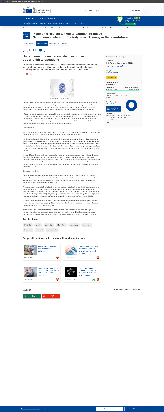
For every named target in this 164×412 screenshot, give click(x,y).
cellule (38, 225)
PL (45, 50)
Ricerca (81, 23)
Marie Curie (61, 225)
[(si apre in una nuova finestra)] (38, 9)
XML (33, 296)
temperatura (74, 225)
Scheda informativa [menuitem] (29, 43)
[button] (97, 11)
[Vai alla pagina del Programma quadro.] (26, 35)
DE (24, 50)
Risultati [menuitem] (64, 43)
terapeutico (49, 225)
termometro (86, 225)
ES (32, 50)
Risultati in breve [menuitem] (42, 43)
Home (26, 23)
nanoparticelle (52, 230)
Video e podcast (58, 23)
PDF (52, 296)
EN (28, 50)
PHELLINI (27, 225)
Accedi (89, 11)
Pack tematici (33, 23)
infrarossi (40, 230)
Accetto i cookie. (109, 409)
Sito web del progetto (114, 66)
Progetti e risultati (46, 23)
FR (36, 50)
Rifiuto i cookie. (138, 409)
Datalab (74, 23)
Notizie (68, 23)
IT (40, 50)
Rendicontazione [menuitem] (54, 43)
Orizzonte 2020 (49, 28)
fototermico (28, 230)
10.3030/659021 (111, 73)
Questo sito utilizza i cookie (30, 409)
